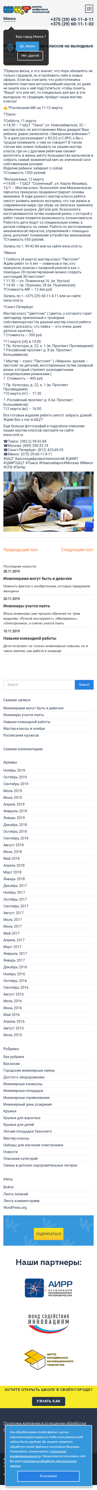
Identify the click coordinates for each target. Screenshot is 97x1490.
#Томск (31, 463)
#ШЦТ (8, 459)
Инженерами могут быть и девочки (33, 708)
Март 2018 (12, 872)
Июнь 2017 (12, 926)
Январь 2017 (14, 960)
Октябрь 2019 (15, 777)
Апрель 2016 (14, 1021)
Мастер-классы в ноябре (24, 728)
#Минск (86, 463)
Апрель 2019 (14, 804)
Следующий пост (77, 549)
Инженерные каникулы (22, 1084)
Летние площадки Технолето (27, 1131)
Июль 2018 (12, 852)
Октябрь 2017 (15, 899)
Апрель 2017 (14, 940)
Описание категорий (20, 1158)
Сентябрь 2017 (15, 906)
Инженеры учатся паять (23, 715)
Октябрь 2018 (15, 831)
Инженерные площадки (23, 1091)
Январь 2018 (14, 879)
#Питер (19, 467)
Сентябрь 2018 (15, 838)
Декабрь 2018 (15, 825)
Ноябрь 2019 (14, 770)
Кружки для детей (18, 1125)
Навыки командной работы (26, 722)
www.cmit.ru (72, 246)
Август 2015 (13, 1028)
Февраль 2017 (15, 953)
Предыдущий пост (20, 549)
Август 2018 (13, 845)
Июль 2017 (12, 920)
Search (84, 685)
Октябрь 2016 (15, 981)
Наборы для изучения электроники (33, 1145)
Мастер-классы (16, 1138)
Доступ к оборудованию (24, 1077)
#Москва (71, 463)
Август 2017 (13, 913)
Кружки (9, 1111)
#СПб (7, 467)
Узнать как (49, 1401)
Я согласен (48, 1476)
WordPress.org (15, 1207)
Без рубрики (13, 1057)
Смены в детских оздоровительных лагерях (40, 1165)
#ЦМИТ (71, 459)
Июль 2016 (12, 1001)
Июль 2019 (12, 791)
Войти (8, 1187)
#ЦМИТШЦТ (14, 463)
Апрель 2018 (14, 865)
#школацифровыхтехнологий (40, 459)
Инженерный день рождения (27, 1104)
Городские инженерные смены (29, 1070)
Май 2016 (11, 1015)
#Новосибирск (51, 463)
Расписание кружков (21, 735)
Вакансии (11, 1064)
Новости (10, 1152)
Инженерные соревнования (26, 1098)
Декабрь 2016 (15, 967)
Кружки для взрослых (22, 1118)
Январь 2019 (14, 818)
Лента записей (15, 1194)
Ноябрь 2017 (14, 892)
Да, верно (27, 46)
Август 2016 (13, 994)
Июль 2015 (12, 1035)
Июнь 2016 (12, 1008)
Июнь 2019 (12, 797)
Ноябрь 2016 (14, 974)
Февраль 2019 (15, 811)
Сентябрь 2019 (15, 784)
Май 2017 (11, 933)
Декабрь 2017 (15, 886)
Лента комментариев (21, 1201)
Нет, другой (30, 56)
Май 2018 (11, 858)
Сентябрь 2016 (15, 987)
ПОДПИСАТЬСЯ (48, 1234)
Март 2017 (12, 947)
